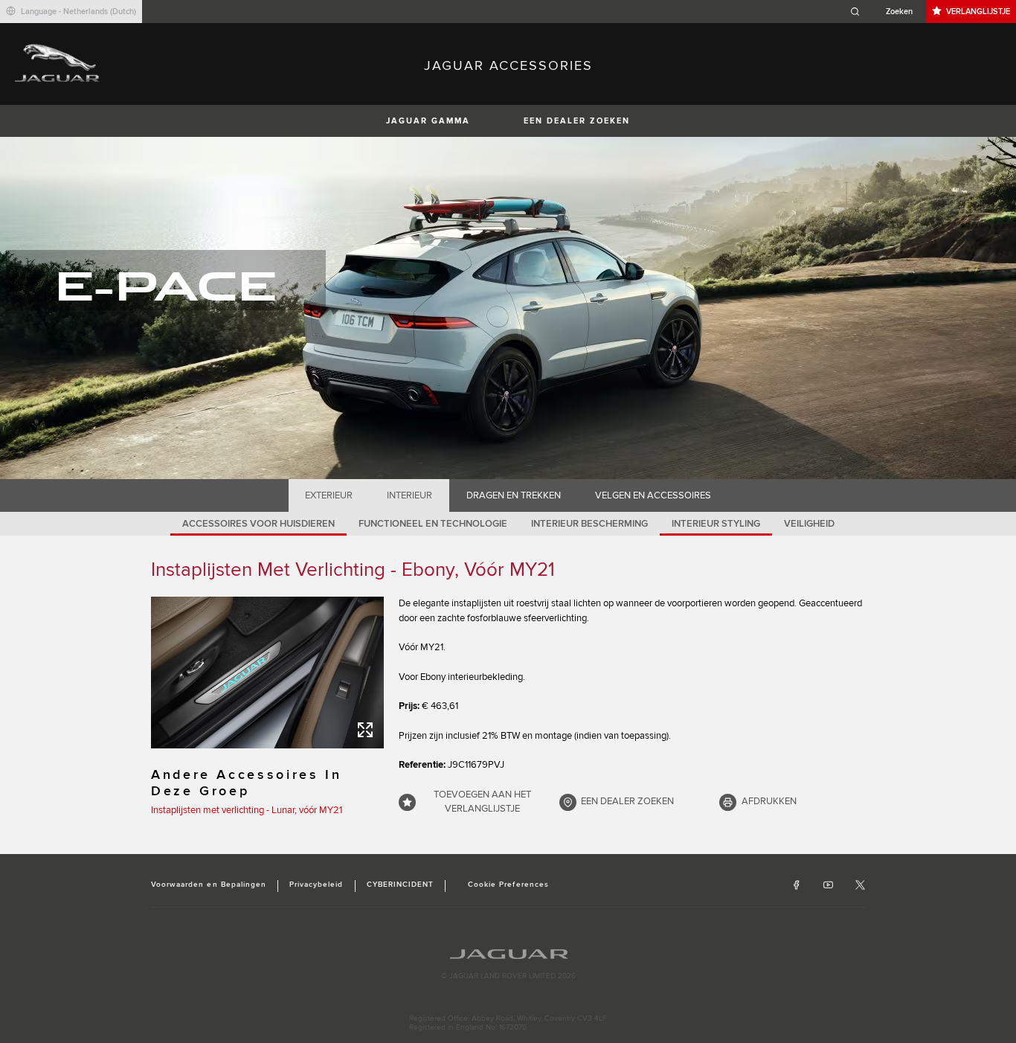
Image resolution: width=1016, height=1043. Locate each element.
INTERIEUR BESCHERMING (589, 524)
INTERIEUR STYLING (716, 524)
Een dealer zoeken (577, 121)
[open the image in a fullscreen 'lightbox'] (267, 672)
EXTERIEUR (329, 495)
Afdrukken (769, 801)
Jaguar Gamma (428, 121)
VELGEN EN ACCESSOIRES (653, 495)
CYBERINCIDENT (400, 884)
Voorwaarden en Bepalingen (208, 884)
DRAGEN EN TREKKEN (513, 495)
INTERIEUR (409, 495)
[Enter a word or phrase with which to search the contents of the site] (886, 11)
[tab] (329, 495)
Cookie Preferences (508, 884)
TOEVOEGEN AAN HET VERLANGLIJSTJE (482, 802)
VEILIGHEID (809, 524)
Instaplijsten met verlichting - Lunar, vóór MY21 (246, 810)
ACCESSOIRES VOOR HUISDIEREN (258, 524)
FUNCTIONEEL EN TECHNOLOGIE (433, 524)
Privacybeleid (316, 884)
